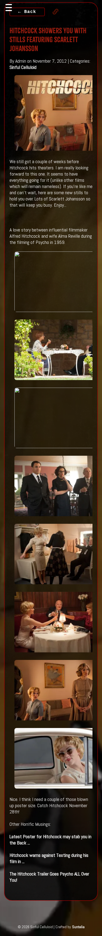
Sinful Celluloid (23, 67)
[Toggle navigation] (9, 7)
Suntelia (78, 926)
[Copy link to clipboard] (53, 12)
